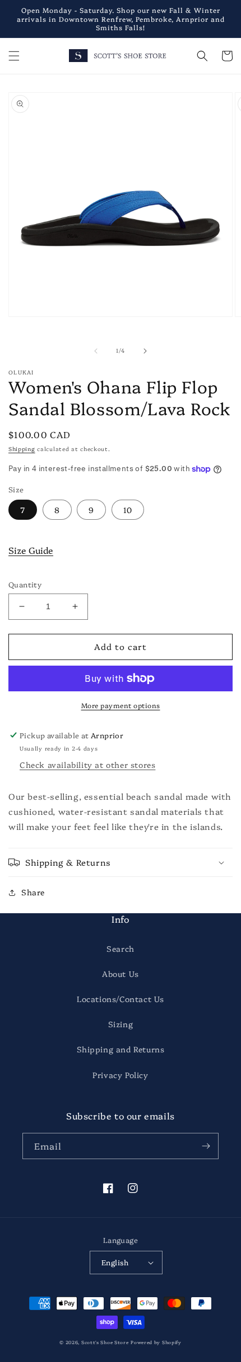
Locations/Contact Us (120, 998)
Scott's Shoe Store (105, 1342)
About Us (120, 973)
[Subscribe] (205, 1146)
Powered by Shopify (156, 1342)
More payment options (120, 705)
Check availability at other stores (87, 764)
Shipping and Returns (121, 1049)
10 (127, 509)
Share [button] (33, 892)
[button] (14, 56)
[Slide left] (96, 351)
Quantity (24, 584)
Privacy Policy (120, 1074)
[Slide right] (145, 351)
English (115, 1262)
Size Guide (30, 550)
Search (120, 948)
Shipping (21, 449)
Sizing (120, 1023)
